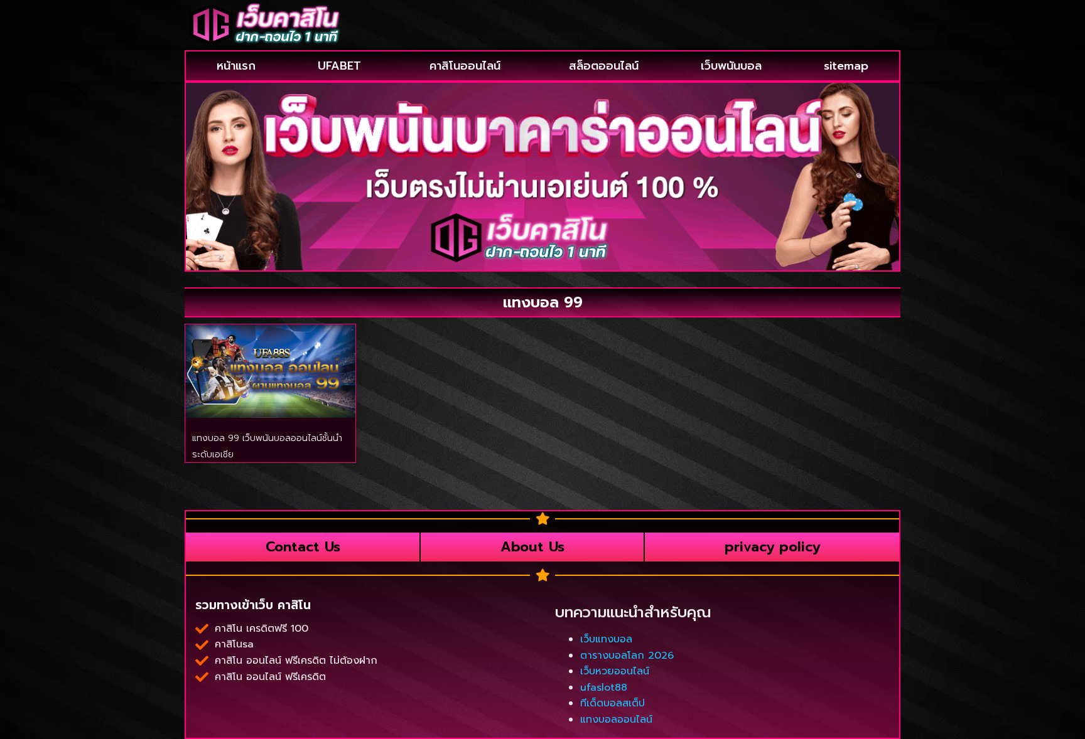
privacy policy (772, 546)
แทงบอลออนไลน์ (616, 719)
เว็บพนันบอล (731, 66)
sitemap (846, 66)
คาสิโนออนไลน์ (464, 66)
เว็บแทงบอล (606, 639)
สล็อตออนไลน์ (604, 66)
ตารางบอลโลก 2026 (627, 655)
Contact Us (303, 546)
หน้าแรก (236, 66)
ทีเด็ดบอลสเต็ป (612, 703)
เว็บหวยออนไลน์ (614, 671)
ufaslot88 (603, 687)
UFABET (339, 66)
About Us (532, 546)
